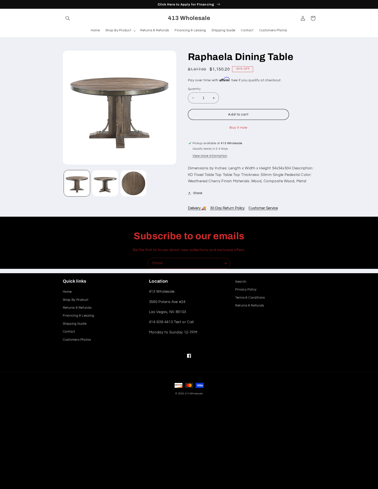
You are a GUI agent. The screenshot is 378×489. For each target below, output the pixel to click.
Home (67, 291)
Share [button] (197, 193)
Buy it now (238, 127)
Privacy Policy (246, 289)
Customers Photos (77, 339)
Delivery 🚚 (197, 208)
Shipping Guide (75, 323)
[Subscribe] (225, 263)
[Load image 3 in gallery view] (134, 183)
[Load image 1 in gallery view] (77, 183)
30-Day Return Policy (227, 208)
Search (240, 281)
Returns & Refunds (77, 307)
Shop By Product (76, 299)
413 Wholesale (194, 393)
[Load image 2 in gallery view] (105, 183)
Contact (69, 331)
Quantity (194, 88)
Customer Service (263, 208)
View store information (209, 156)
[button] (68, 18)
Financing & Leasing (78, 315)
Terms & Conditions (250, 297)
